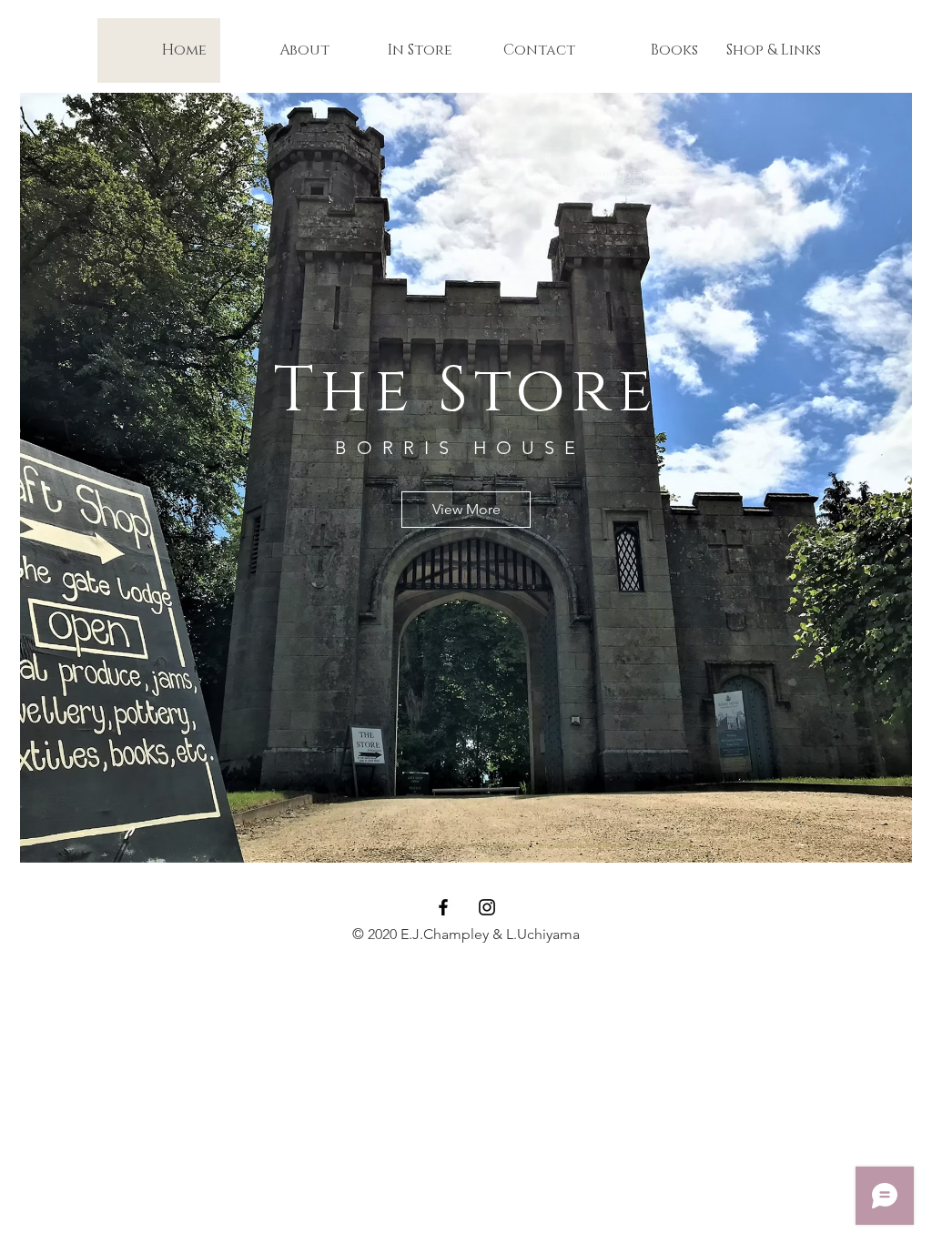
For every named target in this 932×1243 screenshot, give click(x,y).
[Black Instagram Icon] (487, 907)
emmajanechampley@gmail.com (591, 846)
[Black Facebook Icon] (443, 907)
